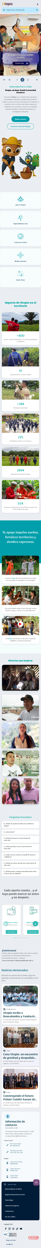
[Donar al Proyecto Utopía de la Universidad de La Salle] (34, 1237)
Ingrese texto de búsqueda (15, 10)
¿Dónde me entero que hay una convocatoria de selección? (20, 864)
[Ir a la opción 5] (21, 937)
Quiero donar (20, 119)
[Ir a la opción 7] (25, 937)
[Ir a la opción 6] (23, 937)
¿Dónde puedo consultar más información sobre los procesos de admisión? (20, 873)
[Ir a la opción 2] (16, 937)
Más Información (11, 931)
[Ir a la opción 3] (18, 937)
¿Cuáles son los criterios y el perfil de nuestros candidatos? (19, 856)
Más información (33, 931)
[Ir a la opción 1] (14, 937)
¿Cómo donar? (10, 832)
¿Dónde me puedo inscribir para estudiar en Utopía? (19, 825)
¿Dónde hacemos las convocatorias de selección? (17, 839)
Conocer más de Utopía (20, 126)
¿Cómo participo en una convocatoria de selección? (18, 848)
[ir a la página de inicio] (7, 4)
